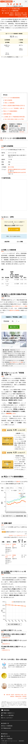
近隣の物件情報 (7, 114)
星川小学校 (11, 167)
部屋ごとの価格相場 (9, 102)
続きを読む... (22, 131)
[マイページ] (14, 1)
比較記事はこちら (10, 413)
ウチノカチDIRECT (8, 718)
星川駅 (24, 172)
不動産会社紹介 (7, 728)
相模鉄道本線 (18, 15)
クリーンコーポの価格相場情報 (11, 97)
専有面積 (6, 321)
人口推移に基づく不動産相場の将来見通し (14, 116)
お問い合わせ (6, 736)
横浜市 (12, 13)
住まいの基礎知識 (7, 726)
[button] (11, 488)
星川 (26, 13)
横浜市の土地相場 (14, 310)
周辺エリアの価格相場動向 (10, 111)
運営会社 (5, 734)
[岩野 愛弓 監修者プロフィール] (19, 126)
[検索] (2, 1)
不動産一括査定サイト (9, 713)
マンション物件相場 (8, 715)
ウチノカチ (4, 741)
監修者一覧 (6, 723)
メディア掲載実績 (7, 738)
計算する (15, 327)
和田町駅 (24, 15)
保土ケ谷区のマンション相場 (19, 306)
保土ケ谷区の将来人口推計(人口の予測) (14, 119)
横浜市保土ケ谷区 (19, 13)
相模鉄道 (11, 15)
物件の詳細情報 (8, 100)
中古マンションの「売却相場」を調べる (13, 108)
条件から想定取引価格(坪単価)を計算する (14, 105)
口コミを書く (14, 229)
